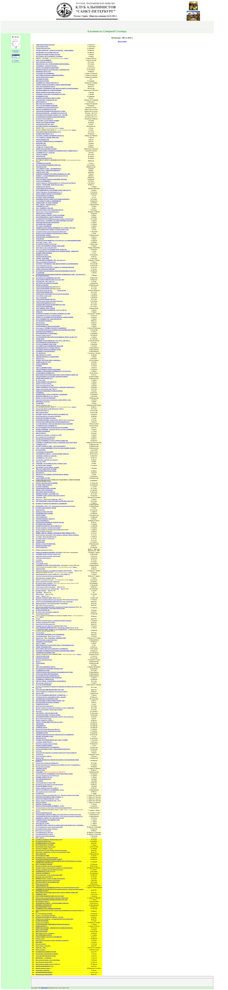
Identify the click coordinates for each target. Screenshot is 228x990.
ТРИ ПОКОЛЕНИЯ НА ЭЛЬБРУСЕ (45, 518)
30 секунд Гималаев (48, 605)
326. (33, 650)
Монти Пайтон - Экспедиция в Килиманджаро (53, 608)
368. (33, 727)
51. (33, 139)
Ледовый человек (42, 79)
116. (33, 258)
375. (33, 740)
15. (33, 71)
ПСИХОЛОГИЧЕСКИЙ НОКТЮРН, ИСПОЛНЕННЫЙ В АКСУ (53, 422)
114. (33, 255)
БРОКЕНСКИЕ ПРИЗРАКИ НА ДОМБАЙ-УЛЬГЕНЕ (50, 522)
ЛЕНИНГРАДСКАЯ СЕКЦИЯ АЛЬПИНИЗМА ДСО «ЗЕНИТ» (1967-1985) (55, 228)
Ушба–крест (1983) (41, 461)
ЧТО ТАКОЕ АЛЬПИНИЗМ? (43, 226)
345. (33, 684)
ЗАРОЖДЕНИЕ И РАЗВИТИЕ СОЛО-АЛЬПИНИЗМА (50, 634)
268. (33, 540)
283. (33, 569)
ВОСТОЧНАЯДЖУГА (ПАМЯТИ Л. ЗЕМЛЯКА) (49, 56)
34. (33, 107)
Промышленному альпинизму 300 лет (46, 578)
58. (33, 152)
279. (33, 561)
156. (33, 331)
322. (33, 643)
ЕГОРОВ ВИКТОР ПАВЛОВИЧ (44, 452)
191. (33, 394)
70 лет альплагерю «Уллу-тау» (44, 265)
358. (33, 709)
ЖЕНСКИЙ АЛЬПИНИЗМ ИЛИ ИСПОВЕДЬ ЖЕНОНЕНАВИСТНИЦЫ (55, 650)
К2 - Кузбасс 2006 (40, 380)
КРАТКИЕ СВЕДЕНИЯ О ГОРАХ (44, 736)
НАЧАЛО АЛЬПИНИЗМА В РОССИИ (46, 109)
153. (33, 326)
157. (33, 333)
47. (33, 132)
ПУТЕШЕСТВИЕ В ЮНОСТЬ (44, 485)
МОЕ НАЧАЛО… (40, 472)
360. (33, 713)
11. (33, 64)
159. (33, 337)
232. (33, 472)
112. (33, 251)
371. (33, 733)
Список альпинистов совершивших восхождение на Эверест (51, 691)
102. (33, 233)
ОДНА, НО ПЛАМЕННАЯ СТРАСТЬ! (45, 667)
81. (33, 195)
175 (33, 365)
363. (33, 718)
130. (33, 285)
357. (33, 707)
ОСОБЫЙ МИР (40, 272)
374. (33, 738)
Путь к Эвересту (40, 328)
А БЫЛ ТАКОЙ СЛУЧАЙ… (43, 478)
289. (33, 579)
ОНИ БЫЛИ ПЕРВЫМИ (42, 658)
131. (33, 287)
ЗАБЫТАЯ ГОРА (40, 510)
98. (33, 226)
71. (33, 177)
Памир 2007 (69, 601)
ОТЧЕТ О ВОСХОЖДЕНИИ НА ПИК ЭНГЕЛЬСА (49, 601)
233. (33, 474)
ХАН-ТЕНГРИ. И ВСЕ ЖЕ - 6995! (45, 124)
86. (33, 204)
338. (33, 672)
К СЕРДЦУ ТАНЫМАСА (42, 486)
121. (33, 267)
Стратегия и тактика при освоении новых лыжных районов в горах (53, 400)
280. (33, 563)
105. (33, 238)
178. (33, 371)
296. (33, 592)
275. (33, 554)
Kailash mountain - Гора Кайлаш (59, 603)
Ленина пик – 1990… (41, 497)
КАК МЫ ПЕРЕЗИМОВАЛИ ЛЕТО (45, 438)
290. (33, 581)
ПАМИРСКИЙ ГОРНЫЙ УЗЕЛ (44, 378)
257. (33, 520)
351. (33, 697)
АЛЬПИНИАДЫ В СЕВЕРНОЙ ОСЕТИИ (47, 699)
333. (33, 663)
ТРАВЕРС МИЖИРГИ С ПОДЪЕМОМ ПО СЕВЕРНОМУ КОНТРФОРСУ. (55, 387)
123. (33, 271)
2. (33, 46)
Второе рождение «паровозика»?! (44, 706)
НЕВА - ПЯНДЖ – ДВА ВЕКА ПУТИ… (46, 204)
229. (33, 465)
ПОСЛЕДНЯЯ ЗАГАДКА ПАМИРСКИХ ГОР (47, 675)
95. (33, 220)
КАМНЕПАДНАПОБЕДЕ (43, 186)
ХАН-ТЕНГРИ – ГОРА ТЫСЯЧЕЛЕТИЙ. (47, 713)
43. (33, 124)
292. (33, 585)
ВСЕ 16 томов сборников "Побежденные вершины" (49, 709)
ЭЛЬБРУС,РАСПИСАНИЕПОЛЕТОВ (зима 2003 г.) (50, 184)
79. (33, 192)
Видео (76, 570)
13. (33, 67)
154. (33, 328)
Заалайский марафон (41, 636)
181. (33, 376)
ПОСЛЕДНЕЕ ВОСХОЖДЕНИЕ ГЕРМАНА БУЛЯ (49, 668)
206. (33, 422)
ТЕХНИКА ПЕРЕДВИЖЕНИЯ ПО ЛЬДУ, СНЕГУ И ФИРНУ (52, 740)
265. (33, 535)
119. (33, 263)
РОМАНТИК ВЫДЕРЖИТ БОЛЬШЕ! (46, 488)
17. (33, 75)
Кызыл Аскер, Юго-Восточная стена (45, 624)
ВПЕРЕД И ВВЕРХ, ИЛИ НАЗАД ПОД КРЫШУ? (49, 194)
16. (33, 73)
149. (33, 319)
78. (33, 190)
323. (33, 645)
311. (33, 622)
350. (33, 695)
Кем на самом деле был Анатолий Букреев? (47, 211)
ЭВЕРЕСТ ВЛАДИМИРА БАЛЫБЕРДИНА (47, 67)
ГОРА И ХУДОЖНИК (41, 154)
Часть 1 (54, 636)
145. (33, 312)
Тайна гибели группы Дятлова (44, 290)
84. (33, 201)
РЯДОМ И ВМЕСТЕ (41, 102)
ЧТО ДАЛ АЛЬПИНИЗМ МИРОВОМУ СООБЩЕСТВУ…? (51, 695)
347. (33, 689)
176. (33, 367)
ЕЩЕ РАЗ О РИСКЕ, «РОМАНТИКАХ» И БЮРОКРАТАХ (51, 681)
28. (33, 96)
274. (33, 552)
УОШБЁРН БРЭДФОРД (42, 704)
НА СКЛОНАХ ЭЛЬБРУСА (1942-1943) (46, 244)
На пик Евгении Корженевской (44, 659)
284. (33, 570)
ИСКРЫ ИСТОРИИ (47, 396)
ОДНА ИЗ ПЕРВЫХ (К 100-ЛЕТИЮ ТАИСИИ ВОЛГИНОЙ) (52, 376)
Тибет (37, 605)
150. (33, 320)
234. (33, 476)
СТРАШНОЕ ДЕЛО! (41, 444)
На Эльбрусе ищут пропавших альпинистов (47, 612)
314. (33, 627)
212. (33, 433)
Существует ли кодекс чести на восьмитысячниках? (49, 576)
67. (33, 170)
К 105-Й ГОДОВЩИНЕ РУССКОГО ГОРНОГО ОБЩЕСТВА (52, 440)
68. (33, 172)
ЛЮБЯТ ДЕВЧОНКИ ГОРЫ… (44, 647)
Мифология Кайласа (41, 603)
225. (33, 457)
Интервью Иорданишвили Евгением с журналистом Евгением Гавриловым (55, 607)
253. (33, 513)
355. (33, 704)
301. (33, 601)
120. (33, 265)
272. (33, 547)
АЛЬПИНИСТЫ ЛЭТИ (42, 206)
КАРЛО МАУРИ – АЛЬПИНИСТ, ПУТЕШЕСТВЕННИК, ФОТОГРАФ (54, 220)
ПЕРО (44, 62)
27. (33, 94)
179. (33, 373)
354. (33, 702)
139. (33, 301)
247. (33, 501)
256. (33, 518)
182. (33, 378)
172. (33, 360)
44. (33, 126)
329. (33, 656)
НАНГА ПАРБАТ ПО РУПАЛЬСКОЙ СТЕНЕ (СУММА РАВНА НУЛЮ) (55, 645)
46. (33, 130)
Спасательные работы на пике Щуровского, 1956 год (50, 408)
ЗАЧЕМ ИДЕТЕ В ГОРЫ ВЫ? (44, 213)
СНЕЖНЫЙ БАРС (41, 725)
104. (33, 237)
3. (33, 48)
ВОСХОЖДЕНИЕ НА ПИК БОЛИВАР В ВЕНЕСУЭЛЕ (50, 700)
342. (33, 679)
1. (33, 44)
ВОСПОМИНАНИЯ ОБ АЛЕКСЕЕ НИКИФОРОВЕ (49, 217)
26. (33, 92)
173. (33, 362)
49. (33, 135)
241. (33, 490)
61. (33, 158)
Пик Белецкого (40, 594)
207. (33, 423)
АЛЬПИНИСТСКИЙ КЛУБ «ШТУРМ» (46, 456)
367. (33, 725)
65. (33, 167)
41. (33, 120)
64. (33, 165)
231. (33, 471)
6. (33, 54)
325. (33, 648)
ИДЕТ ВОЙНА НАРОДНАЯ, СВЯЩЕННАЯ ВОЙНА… (50, 75)
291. (33, 583)
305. (33, 610)
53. (33, 143)
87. (33, 206)
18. (33, 77)
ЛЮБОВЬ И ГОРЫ (41, 167)
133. (33, 290)
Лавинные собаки (40, 540)
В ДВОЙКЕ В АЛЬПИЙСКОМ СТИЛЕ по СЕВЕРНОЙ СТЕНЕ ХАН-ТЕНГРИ (56, 442)
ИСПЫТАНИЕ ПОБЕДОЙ (43, 480)
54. (33, 145)
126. (33, 278)
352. (33, 699)
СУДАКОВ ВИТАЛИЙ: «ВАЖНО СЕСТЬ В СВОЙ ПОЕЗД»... (52, 629)
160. (33, 339)
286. (33, 574)
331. (33, 659)
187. (33, 387)
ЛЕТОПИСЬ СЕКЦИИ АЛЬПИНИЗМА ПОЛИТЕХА (50, 135)
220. (33, 448)
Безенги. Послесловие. (72, 599)
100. (33, 229)
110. (33, 247)
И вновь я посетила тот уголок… (44, 550)
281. (33, 565)
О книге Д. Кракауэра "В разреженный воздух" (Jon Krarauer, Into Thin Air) (56, 183)
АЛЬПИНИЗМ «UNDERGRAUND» (45, 679)
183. (33, 380)
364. (33, 720)
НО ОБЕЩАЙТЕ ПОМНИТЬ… (44, 320)
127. (33, 279)
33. (33, 105)
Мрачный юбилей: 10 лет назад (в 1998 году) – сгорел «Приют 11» (53, 574)
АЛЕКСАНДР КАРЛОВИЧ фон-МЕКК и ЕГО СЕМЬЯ (50, 111)
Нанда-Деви (63, 626)
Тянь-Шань (39, 592)
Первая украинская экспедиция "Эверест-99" (48, 581)
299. (33, 598)
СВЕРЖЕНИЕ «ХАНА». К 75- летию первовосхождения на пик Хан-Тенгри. (55, 506)
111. (33, 249)
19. (33, 79)
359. (33, 711)
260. (33, 526)
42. (33, 122)
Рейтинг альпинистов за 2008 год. (44, 720)
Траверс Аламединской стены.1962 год (46, 389)
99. (33, 228)
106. (33, 240)
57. (33, 150)
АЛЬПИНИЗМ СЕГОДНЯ (42, 670)
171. (33, 358)
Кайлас (38, 531)
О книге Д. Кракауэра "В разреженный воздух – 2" (49, 192)
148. (33, 317)
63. (33, 163)
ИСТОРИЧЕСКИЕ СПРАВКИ (44, 224)
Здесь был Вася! (40, 632)
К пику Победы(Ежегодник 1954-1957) (46, 247)
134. (33, 292)
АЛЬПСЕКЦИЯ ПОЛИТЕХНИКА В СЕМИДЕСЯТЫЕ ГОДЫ (52, 229)
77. (33, 188)
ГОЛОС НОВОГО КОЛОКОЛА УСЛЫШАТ (47, 267)
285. (33, 572)
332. (33, 661)
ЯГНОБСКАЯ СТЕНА (42, 177)
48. (33, 133)
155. (33, 330)
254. (33, 515)
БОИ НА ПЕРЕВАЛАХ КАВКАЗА (45, 195)
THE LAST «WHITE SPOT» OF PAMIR (46, 469)
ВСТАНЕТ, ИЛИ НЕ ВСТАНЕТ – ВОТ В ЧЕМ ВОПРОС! (51, 446)
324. (33, 647)
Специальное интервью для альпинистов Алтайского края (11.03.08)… (54, 570)
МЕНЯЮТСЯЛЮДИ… (42, 255)
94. (33, 219)
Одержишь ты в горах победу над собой (46, 626)
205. (33, 420)
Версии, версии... (62, 290)
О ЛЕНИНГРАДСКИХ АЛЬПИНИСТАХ (46, 425)
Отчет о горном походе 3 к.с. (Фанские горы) (47, 588)
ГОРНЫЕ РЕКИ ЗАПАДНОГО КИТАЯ (46, 585)
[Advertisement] (107, 25)
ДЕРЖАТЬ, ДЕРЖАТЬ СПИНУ (44, 598)
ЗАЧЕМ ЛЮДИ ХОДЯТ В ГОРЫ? (45, 77)
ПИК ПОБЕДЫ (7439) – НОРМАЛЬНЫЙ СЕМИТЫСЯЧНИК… (53, 64)
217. (33, 442)
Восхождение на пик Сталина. (43, 718)
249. (33, 506)
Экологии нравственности (42, 613)
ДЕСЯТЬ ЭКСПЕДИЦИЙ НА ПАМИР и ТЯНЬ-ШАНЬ (50, 246)
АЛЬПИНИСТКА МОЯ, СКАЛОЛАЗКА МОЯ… (48, 565)
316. (33, 632)
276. (33, 556)
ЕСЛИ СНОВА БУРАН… (42, 46)
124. (33, 272)
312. (33, 624)
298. (33, 596)
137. (33, 297)
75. (33, 184)
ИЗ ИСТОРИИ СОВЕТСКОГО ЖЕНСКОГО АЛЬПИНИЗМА (52, 648)
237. (33, 483)
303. (33, 605)
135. (33, 294)
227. (33, 461)
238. (33, 485)
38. (33, 115)
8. (33, 58)
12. (33, 66)
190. (33, 392)
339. (33, 674)
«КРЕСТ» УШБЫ (40, 643)
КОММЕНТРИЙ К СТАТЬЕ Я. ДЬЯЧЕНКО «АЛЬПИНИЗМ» (52, 394)
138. (33, 299)
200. (33, 410)
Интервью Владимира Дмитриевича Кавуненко (48, 731)
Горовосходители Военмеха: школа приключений (53, 84)
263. (33, 531)
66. (33, 168)
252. (33, 511)
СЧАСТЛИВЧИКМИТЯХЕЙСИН (45, 308)
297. (33, 594)
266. (33, 536)
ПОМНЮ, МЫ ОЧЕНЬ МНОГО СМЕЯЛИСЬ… (48, 360)
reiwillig (39, 233)
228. (33, 463)
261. (33, 527)
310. (33, 620)
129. (33, 283)
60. (33, 156)
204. (33, 418)
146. (33, 313)
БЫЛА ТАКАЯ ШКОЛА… (43, 520)
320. (33, 640)
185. (33, 383)
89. (33, 210)
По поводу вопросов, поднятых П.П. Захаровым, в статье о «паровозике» (55, 707)
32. (33, 103)
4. (33, 50)
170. (33, 356)
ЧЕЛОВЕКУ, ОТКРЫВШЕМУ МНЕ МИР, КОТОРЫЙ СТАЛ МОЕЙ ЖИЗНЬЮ (57, 263)
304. (33, 607)
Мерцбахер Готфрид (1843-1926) (44, 511)
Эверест (74, 130)
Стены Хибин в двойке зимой (43, 295)
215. (33, 438)
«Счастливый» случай (41, 563)
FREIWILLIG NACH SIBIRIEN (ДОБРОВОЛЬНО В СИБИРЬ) (52, 474)
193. (33, 398)
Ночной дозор (39, 561)
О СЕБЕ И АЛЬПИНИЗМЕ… (43, 181)
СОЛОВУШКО (40, 403)
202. (33, 414)
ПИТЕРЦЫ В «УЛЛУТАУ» (43, 401)
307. (33, 613)
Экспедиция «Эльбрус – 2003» (44, 242)
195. (33, 401)
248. (33, 503)
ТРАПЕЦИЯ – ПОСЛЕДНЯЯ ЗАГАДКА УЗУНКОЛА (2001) (51, 463)
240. (33, 488)
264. (33, 533)
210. (33, 429)
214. (33, 437)
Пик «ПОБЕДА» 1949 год (42, 901)
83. (33, 199)
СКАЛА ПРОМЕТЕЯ (41, 517)
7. (33, 56)
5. (33, 52)
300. (33, 599)
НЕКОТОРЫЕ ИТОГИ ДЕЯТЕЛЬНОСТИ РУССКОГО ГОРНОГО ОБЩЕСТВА (57, 374)
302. (33, 603)
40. (33, 118)
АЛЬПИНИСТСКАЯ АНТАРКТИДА (45, 351)
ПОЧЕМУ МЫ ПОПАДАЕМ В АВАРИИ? (47, 483)
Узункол (38, 618)
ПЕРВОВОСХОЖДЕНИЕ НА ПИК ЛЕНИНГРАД (49, 677)
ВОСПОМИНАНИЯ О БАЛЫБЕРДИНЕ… (47, 333)
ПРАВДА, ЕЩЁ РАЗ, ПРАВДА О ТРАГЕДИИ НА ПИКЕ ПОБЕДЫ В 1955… (56, 533)
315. (33, 630)
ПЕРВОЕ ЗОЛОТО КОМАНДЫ (44, 490)
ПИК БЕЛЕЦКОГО (41, 433)
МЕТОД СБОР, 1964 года (42, 410)
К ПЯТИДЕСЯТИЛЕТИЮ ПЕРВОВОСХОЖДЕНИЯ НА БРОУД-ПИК (54, 672)
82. (33, 197)
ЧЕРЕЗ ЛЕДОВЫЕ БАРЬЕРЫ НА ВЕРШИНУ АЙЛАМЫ (51, 179)
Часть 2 (58, 636)
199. (33, 408)
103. (33, 235)
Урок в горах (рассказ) (43, 48)
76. (33, 186)
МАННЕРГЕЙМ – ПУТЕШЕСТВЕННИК (47, 202)
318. (33, 636)
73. (33, 181)
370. (33, 731)
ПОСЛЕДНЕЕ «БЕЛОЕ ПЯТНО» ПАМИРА (47, 120)
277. (33, 558)
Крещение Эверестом (43, 71)
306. (33, 612)
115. (33, 256)
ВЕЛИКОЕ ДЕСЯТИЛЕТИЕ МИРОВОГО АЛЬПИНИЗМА (51, 503)
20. (33, 81)
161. (33, 340)
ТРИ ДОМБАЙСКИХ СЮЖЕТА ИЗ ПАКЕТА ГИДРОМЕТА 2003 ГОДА (54, 501)
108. (33, 244)
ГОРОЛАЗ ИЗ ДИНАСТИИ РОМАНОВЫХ (47, 674)
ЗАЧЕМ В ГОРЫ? (40, 569)
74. (33, 183)
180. (33, 374)
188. (33, 389)
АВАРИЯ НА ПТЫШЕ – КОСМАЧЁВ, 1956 (47, 493)
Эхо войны (39, 560)
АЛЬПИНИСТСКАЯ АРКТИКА (44, 641)
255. (33, 517)
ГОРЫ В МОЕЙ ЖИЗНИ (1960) (44, 292)
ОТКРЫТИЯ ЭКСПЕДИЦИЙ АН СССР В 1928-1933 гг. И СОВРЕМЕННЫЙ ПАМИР (58, 240)
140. (33, 303)
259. (33, 524)
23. (33, 86)
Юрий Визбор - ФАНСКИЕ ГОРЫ (57, 638)
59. (33, 154)
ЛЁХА (37, 665)
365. (33, 722)
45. (33, 128)
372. (33, 734)
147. (33, 315)
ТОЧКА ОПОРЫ (40, 663)
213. (33, 435)
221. (33, 450)
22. (33, 84)
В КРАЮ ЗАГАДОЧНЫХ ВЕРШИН (45, 122)
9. (33, 60)
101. (33, 231)
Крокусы (38, 661)
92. (33, 215)
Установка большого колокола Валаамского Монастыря (51, 231)
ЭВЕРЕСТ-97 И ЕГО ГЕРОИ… (44, 383)
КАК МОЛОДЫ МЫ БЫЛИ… (44, 256)
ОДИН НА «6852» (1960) (42, 172)
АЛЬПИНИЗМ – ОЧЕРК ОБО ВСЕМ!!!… (47, 66)
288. (33, 578)
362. (33, 716)
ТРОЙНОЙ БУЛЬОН (41, 727)
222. (33, 452)
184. (33, 382)
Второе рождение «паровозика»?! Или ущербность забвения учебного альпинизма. (57, 535)
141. (33, 304)
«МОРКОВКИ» (40, 724)
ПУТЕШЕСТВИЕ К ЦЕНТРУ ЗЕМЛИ (46, 508)
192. (33, 396)
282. (33, 567)
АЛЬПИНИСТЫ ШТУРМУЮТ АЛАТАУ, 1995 (48, 554)
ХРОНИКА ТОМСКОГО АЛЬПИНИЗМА (55, 328)
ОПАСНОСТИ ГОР (41, 738)
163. (33, 344)
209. (33, 427)
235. (33, 478)
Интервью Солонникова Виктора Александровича (49, 599)
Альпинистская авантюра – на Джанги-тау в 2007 (49, 435)
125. (33, 275)
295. (33, 590)
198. (33, 407)
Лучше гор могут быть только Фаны (45, 587)
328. (33, 654)
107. (33, 242)
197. (33, 405)
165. (33, 347)
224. (33, 455)
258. (33, 522)
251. (33, 510)
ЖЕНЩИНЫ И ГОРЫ (42, 733)
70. (33, 175)
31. (33, 102)
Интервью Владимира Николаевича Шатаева (48, 729)
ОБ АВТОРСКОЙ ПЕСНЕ (43, 610)
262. (33, 529)
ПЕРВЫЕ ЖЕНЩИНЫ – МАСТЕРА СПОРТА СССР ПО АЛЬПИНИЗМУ (55, 429)
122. (33, 269)
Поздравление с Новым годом (44, 683)
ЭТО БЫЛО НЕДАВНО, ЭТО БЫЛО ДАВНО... (48, 715)
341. (33, 677)
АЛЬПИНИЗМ (40, 392)
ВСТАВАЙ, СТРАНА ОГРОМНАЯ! (45, 197)
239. (33, 486)
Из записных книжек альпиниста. (44, 583)
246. (33, 499)
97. (33, 224)
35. (33, 109)
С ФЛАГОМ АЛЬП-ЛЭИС (43, 656)
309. (33, 618)
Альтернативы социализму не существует (47, 459)
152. (33, 324)
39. (33, 117)
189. (33, 391)
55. (33, 147)
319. (33, 638)
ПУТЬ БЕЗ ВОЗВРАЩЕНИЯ (43, 684)
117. (33, 260)
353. (33, 700)
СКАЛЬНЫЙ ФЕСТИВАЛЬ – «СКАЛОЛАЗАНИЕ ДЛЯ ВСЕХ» (52, 454)
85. (33, 202)
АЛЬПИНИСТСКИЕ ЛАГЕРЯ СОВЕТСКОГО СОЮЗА (50, 495)
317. (33, 634)
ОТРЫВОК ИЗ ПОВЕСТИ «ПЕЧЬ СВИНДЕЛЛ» (49, 526)
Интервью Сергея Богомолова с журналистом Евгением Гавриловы (53, 620)
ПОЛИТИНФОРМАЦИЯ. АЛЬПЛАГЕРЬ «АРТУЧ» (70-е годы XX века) (55, 420)
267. (33, 538)
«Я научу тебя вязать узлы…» (43, 405)
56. (33, 149)
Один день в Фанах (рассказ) (45, 44)
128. (33, 281)
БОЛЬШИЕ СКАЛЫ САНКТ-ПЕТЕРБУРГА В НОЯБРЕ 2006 (52, 414)
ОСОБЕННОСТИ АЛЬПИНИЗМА (45, 73)
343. (33, 681)
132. (33, 288)
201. (33, 412)
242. (33, 492)
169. (33, 355)
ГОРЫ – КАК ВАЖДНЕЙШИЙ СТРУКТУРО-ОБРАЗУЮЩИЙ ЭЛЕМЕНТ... (56, 448)
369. (33, 729)
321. (33, 641)
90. (33, 211)
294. (33, 588)
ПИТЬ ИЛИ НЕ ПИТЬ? (42, 412)
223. (33, 454)
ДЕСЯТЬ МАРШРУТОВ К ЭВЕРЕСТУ (46, 382)
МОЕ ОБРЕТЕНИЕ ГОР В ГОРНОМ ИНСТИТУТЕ (49, 210)
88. (33, 208)
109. (33, 246)
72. (33, 179)
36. (33, 111)
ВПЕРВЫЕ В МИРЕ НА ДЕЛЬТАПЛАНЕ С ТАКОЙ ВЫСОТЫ (52, 69)
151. (33, 322)
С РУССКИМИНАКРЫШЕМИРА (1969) (47, 137)
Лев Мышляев (39, 476)
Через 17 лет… (40, 499)
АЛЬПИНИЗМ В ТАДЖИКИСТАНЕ (45, 652)
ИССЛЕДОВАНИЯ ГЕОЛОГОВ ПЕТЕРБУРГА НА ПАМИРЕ (52, 427)
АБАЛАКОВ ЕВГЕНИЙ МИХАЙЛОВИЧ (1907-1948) (50, 689)
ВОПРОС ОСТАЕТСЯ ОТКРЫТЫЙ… (46, 398)
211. (33, 431)
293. (33, 587)
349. (33, 693)
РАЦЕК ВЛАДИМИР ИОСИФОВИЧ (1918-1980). (49, 552)
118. (33, 262)
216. (33, 440)
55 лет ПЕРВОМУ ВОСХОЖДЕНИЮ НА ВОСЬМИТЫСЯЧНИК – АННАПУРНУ (57, 251)
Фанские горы (39, 638)
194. (33, 400)
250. (33, 508)
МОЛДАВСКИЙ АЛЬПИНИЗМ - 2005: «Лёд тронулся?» (51, 260)
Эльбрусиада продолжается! (43, 558)
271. (33, 545)
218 (33, 444)
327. (33, 652)
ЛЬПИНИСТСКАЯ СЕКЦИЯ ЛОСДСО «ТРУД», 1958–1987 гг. (53, 340)
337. (33, 670)
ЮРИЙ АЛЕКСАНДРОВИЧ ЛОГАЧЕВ (46, 149)
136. (33, 295)
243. (33, 493)
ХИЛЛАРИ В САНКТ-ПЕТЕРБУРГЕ (45, 492)
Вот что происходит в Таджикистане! (45, 437)
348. (33, 691)
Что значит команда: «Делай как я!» (45, 538)
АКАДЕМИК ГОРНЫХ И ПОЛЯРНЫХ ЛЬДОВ (48, 349)
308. (33, 616)
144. (33, 310)
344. (33, 683)
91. (33, 213)
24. (33, 88)
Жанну (53, 622)
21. (33, 82)
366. (33, 724)
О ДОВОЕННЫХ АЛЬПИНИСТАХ (45, 373)
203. (33, 416)
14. (33, 69)
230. (33, 468)
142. (33, 306)
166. (33, 349)
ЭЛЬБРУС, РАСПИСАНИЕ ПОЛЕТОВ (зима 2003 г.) (49, 722)
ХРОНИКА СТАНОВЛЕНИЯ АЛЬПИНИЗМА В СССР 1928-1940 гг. (53, 371)
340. (33, 675)
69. (33, 174)
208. (33, 425)
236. (33, 480)
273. (33, 550)
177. (33, 369)
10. (33, 62)
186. (33, 385)
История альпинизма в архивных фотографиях (48, 527)
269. (33, 542)
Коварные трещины (41, 590)
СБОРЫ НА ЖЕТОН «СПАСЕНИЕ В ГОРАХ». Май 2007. (51, 697)
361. (33, 715)
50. (33, 137)
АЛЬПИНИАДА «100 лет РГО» (44, 458)
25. (33, 90)
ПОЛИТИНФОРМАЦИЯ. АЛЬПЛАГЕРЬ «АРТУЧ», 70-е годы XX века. (55, 716)
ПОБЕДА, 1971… (40, 358)
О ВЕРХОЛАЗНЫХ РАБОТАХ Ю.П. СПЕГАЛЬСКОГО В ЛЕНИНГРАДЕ (55, 734)
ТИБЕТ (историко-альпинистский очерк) (46, 640)
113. (33, 253)
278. (33, 560)
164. (33, 346)
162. (33, 342)
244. (33, 495)
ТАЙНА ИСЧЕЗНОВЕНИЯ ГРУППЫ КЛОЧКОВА (49, 391)
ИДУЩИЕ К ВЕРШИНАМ (43, 431)
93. (33, 217)
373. (33, 736)
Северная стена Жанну (42, 622)
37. (33, 113)
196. (33, 403)
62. (33, 160)
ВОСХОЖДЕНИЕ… (41, 450)
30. (33, 100)
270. (33, 544)
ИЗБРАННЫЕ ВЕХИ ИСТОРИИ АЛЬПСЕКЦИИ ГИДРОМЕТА (52, 199)
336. (33, 668)
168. (33, 353)
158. (33, 335)
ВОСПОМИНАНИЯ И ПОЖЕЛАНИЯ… (46, 471)
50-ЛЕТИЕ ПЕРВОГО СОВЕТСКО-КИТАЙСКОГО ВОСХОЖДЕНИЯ (54, 423)
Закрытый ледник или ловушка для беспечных (48, 556)
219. (33, 446)
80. (33, 194)
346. (33, 687)
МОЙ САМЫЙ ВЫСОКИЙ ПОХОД (45, 627)
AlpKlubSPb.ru (45, 987)
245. (33, 497)
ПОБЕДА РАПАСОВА (41, 547)
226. (33, 459)
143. (33, 308)
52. (33, 141)
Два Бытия (39, 711)
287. (33, 576)
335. (33, 667)
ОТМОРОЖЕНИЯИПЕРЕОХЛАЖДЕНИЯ (47, 326)
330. (33, 658)
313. (33, 626)
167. (33, 351)
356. (33, 706)
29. (33, 98)
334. (33, 665)
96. (33, 222)
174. (33, 364)
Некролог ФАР (40, 693)
